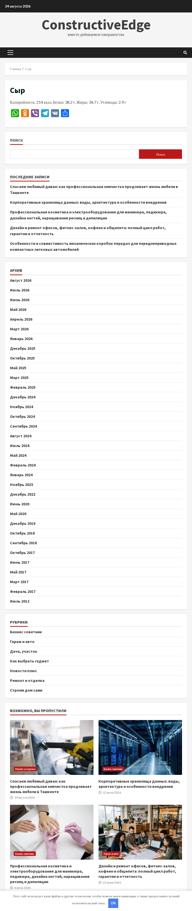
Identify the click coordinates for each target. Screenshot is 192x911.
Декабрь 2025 (22, 348)
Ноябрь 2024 (21, 406)
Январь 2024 (21, 474)
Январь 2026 (21, 338)
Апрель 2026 (21, 319)
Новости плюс (23, 670)
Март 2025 (19, 377)
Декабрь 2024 (22, 396)
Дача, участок (23, 651)
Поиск (16, 140)
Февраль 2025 (23, 387)
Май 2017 (18, 571)
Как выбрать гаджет (29, 660)
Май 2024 (18, 455)
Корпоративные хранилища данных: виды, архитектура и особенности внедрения (88, 202)
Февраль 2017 (23, 591)
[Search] (185, 52)
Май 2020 (18, 513)
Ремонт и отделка (27, 680)
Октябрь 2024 (22, 416)
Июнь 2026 (19, 299)
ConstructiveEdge (96, 24)
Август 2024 (20, 435)
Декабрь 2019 (22, 523)
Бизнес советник (26, 631)
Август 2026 (20, 280)
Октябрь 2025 (22, 358)
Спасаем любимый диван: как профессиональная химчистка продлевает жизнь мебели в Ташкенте (52, 747)
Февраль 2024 (23, 464)
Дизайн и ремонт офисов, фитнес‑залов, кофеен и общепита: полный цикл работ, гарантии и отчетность (140, 832)
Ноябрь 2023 (21, 484)
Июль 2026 (19, 289)
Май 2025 (18, 367)
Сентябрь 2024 (23, 426)
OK (113, 903)
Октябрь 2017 (22, 552)
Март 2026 (19, 328)
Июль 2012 (19, 601)
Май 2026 (18, 309)
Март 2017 (19, 581)
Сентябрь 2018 (23, 542)
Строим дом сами (26, 690)
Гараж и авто (22, 641)
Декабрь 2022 (22, 494)
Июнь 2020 (19, 503)
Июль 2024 (19, 445)
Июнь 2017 (19, 562)
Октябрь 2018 (22, 533)
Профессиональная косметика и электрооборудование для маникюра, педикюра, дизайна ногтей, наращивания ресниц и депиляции (52, 832)
